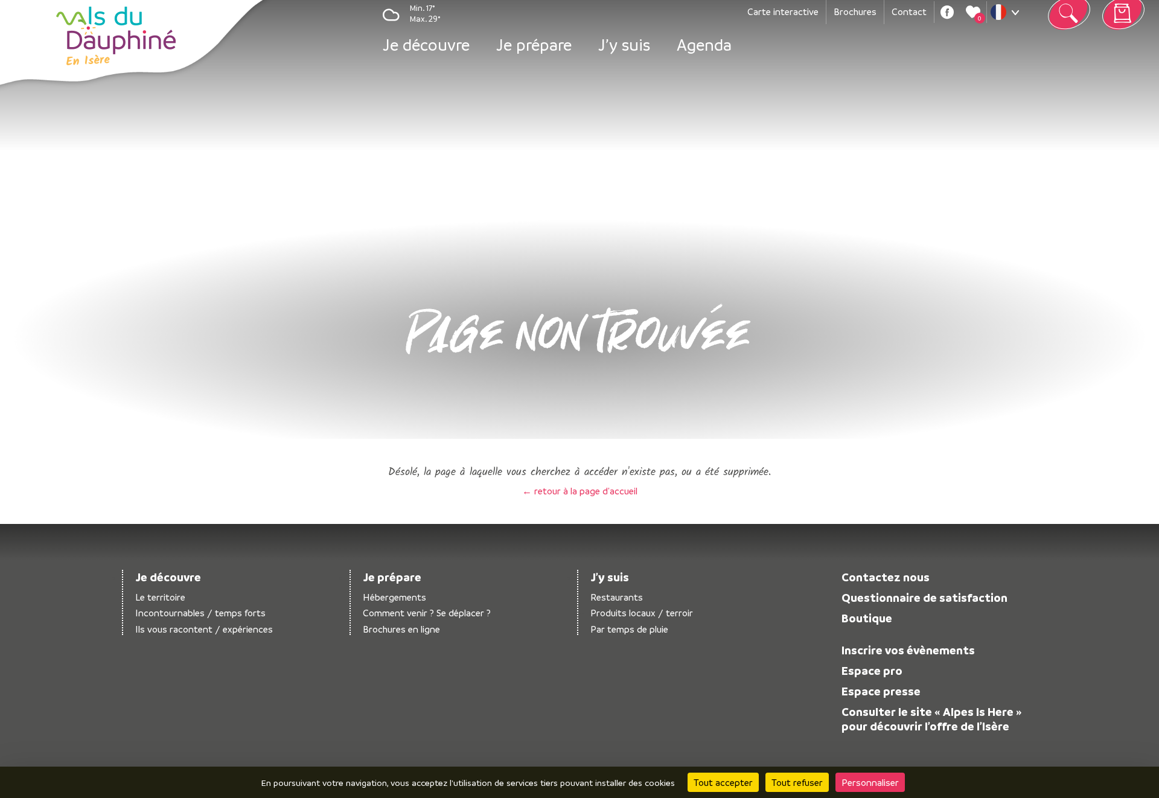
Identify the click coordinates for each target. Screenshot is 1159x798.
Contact (909, 11)
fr (1007, 15)
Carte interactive (783, 11)
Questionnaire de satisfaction (924, 597)
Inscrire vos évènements (908, 650)
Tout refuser (797, 782)
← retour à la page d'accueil (579, 491)
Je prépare (534, 44)
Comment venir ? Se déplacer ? (427, 613)
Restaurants (616, 597)
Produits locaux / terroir (641, 613)
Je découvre (426, 44)
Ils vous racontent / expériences (204, 629)
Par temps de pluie (629, 629)
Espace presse (881, 691)
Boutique (866, 618)
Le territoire (160, 597)
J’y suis (624, 44)
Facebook (947, 12)
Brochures (855, 11)
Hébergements (394, 597)
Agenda (704, 44)
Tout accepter (723, 782)
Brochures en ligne (401, 629)
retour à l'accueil (116, 36)
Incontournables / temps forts (200, 613)
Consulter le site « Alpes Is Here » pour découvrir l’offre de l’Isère (931, 718)
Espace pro (871, 670)
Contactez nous (885, 577)
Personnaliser (870, 782)
